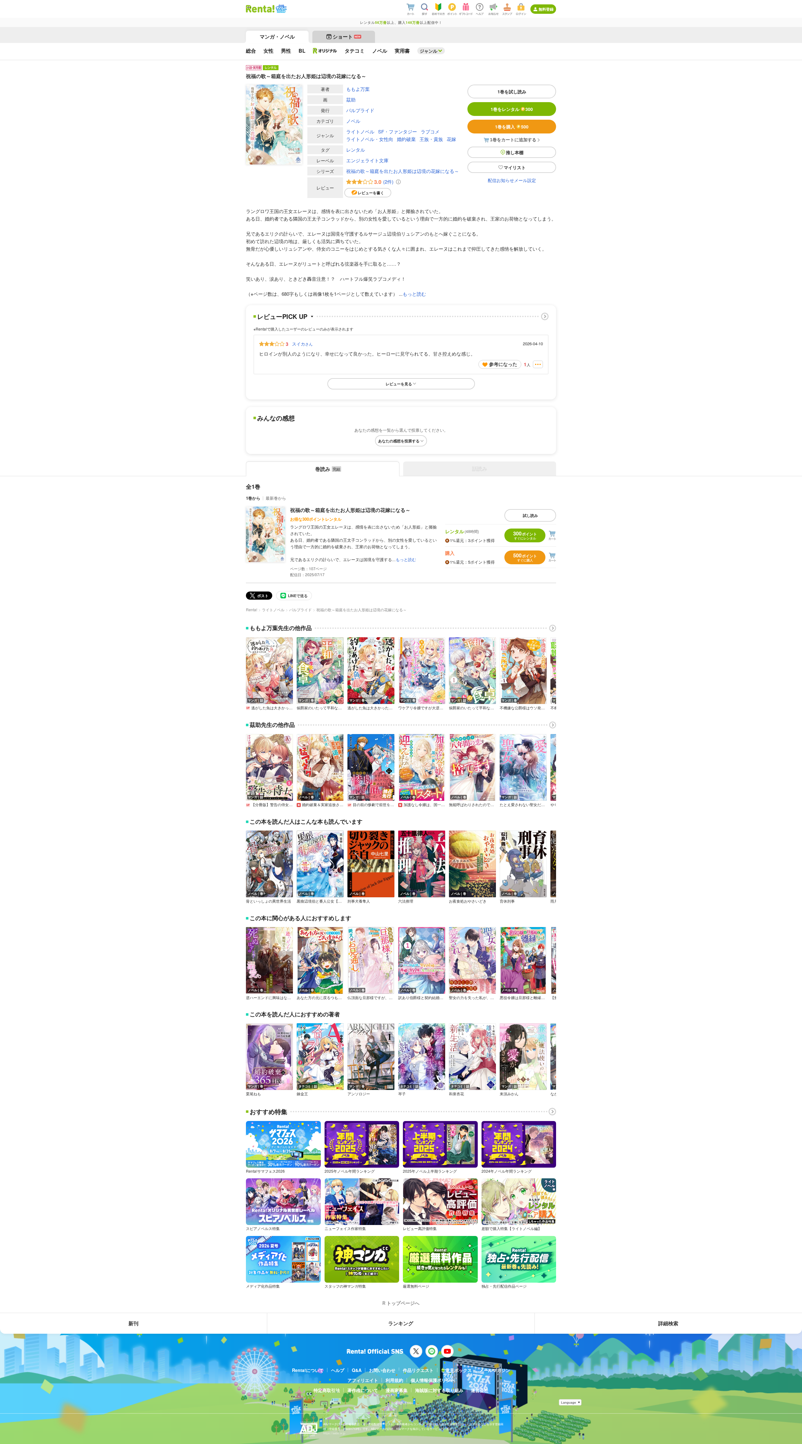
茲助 (351, 99)
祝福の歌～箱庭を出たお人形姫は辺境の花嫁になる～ (402, 171)
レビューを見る (399, 384)
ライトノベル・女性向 (369, 139)
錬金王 (302, 1093)
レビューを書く (371, 192)
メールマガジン (494, 1370)
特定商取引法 (327, 1390)
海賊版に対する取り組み (439, 1390)
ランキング (400, 1323)
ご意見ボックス (456, 1370)
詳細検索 (668, 1323)
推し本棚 (514, 152)
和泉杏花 (456, 1093)
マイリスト (515, 167)
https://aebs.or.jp (334, 1433)
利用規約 (394, 1380)
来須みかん (509, 1093)
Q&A (357, 1370)
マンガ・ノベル (277, 36)
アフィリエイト (362, 1380)
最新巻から (276, 498)
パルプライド (360, 110)
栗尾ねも (253, 1093)
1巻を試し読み (511, 91)
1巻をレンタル (512, 109)
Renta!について (308, 1370)
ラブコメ (430, 131)
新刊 (133, 1323)
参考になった (503, 364)
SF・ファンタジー (397, 131)
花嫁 (451, 139)
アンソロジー (358, 1093)
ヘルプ (337, 1370)
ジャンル (428, 51)
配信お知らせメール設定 (512, 180)
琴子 (402, 1093)
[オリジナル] (325, 51)
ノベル (353, 120)
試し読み (530, 515)
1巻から (253, 498)
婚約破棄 (406, 139)
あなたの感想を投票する (398, 441)
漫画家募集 (397, 1390)
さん (302, 344)
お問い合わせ (382, 1370)
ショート (347, 36)
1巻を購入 (512, 126)
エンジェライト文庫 (367, 160)
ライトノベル (360, 131)
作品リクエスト (418, 1370)
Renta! (251, 609)
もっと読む (414, 293)
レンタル (355, 149)
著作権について (362, 1390)
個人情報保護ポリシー (433, 1380)
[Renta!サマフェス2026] (280, 9)
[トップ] (260, 9)
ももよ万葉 (358, 89)
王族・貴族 (431, 139)
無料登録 (546, 9)
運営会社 (479, 1390)
